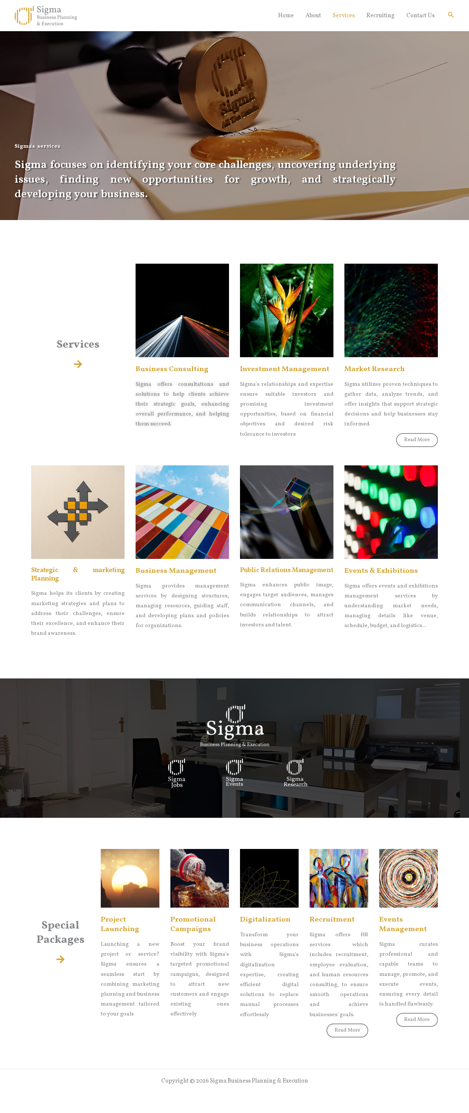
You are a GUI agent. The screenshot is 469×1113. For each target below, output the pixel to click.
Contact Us (420, 16)
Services (344, 16)
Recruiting (380, 16)
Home (286, 16)
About (313, 16)
